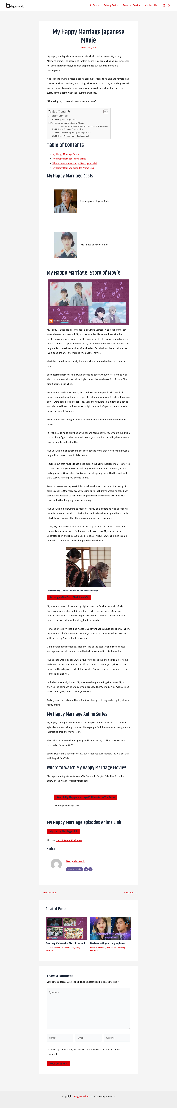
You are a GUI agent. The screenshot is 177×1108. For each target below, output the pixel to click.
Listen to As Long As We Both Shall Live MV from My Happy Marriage (87, 126)
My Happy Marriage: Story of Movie (67, 123)
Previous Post (48, 892)
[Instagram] (164, 5)
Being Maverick (75, 861)
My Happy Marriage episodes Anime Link (72, 135)
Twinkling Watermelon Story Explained (65, 943)
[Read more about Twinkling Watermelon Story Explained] (66, 928)
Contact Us (151, 5)
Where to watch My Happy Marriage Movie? (73, 132)
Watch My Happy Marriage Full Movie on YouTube (86, 797)
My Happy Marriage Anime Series (69, 129)
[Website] (90, 869)
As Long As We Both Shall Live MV (69, 597)
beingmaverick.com (83, 1096)
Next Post (130, 892)
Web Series (66, 947)
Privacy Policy (111, 5)
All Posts (94, 5)
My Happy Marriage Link (64, 831)
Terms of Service (131, 5)
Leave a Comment (53, 947)
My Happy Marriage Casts (66, 119)
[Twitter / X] (169, 5)
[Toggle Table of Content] (104, 111)
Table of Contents (59, 115)
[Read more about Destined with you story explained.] (111, 928)
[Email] (86, 869)
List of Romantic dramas (69, 840)
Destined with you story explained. (108, 943)
